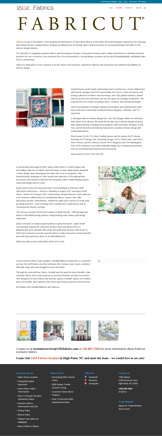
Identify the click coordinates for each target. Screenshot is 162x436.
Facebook (92, 377)
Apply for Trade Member (130, 405)
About (126, 2)
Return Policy (24, 414)
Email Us (123, 391)
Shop (111, 8)
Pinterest (92, 380)
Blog (120, 2)
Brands (138, 8)
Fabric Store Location (28, 377)
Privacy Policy (24, 410)
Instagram (92, 383)
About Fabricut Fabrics (28, 426)
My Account (133, 2)
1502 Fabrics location (45, 358)
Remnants (129, 8)
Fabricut (20, 41)
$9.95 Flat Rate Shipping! (109, 2)
